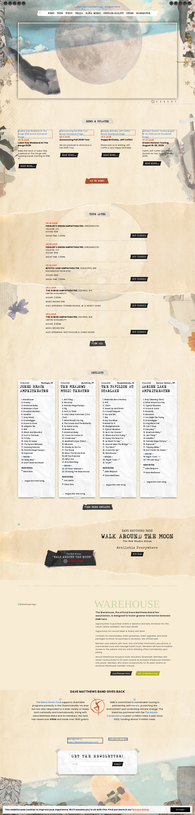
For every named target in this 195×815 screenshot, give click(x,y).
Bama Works (93, 13)
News (51, 13)
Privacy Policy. (141, 809)
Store (130, 13)
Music (69, 13)
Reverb (135, 705)
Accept (180, 809)
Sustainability (113, 13)
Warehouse (143, 13)
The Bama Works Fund (48, 702)
